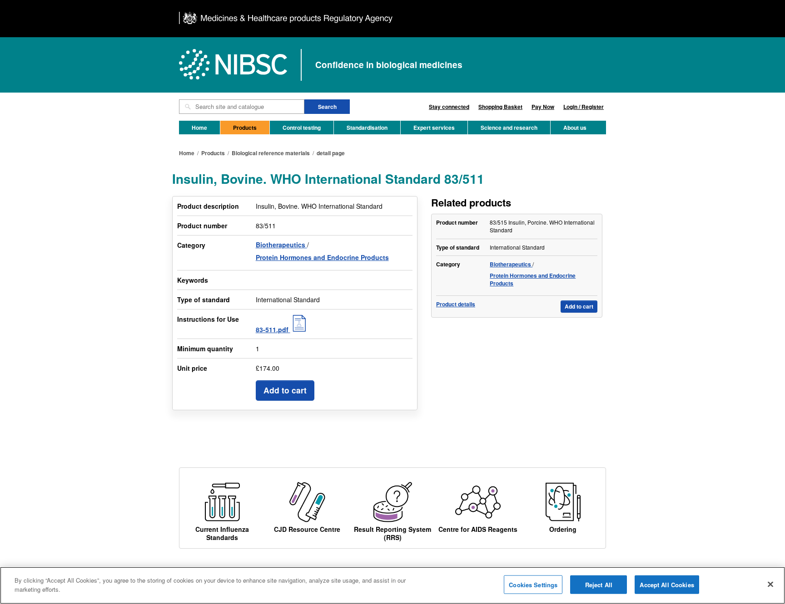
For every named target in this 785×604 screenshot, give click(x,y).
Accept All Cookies (667, 584)
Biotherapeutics (281, 244)
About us (574, 127)
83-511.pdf (273, 329)
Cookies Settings (533, 584)
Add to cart (285, 390)
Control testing (302, 127)
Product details (455, 304)
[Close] (770, 584)
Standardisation (367, 127)
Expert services (434, 127)
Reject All (598, 584)
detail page (331, 153)
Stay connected (449, 107)
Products (245, 127)
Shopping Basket (500, 107)
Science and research (509, 127)
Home (199, 127)
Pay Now (543, 107)
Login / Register (583, 107)
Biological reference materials (271, 153)
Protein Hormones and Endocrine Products (322, 257)
